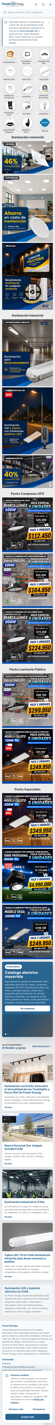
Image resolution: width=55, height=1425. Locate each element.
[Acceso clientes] (36, 4)
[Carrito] (43, 4)
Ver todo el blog (41, 1046)
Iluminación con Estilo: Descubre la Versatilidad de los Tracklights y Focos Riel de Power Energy (27, 1089)
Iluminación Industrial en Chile (24, 1202)
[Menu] (50, 4)
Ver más (8, 1107)
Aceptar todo (27, 1417)
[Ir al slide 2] (8, 1034)
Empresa (6, 1363)
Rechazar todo (16, 1409)
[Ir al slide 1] (5, 1034)
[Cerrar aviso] (49, 23)
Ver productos (27, 1008)
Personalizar (39, 1409)
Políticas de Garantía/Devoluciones (18, 1367)
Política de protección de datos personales (22, 1370)
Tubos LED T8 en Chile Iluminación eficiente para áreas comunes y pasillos (27, 1258)
